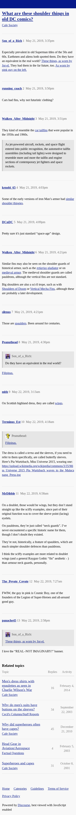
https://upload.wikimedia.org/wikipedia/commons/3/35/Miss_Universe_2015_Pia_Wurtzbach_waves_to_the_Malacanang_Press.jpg (38, 470)
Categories (20, 788)
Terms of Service (58, 788)
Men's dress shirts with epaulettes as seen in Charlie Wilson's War (18, 685)
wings (58, 403)
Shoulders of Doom (14, 288)
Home (6, 788)
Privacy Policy (11, 796)
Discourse (24, 805)
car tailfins (41, 130)
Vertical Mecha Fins (42, 288)
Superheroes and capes (18, 763)
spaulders (20, 323)
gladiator (47, 268)
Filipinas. (7, 373)
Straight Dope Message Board (20, 4)
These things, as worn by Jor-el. (24, 641)
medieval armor (11, 272)
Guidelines (37, 788)
